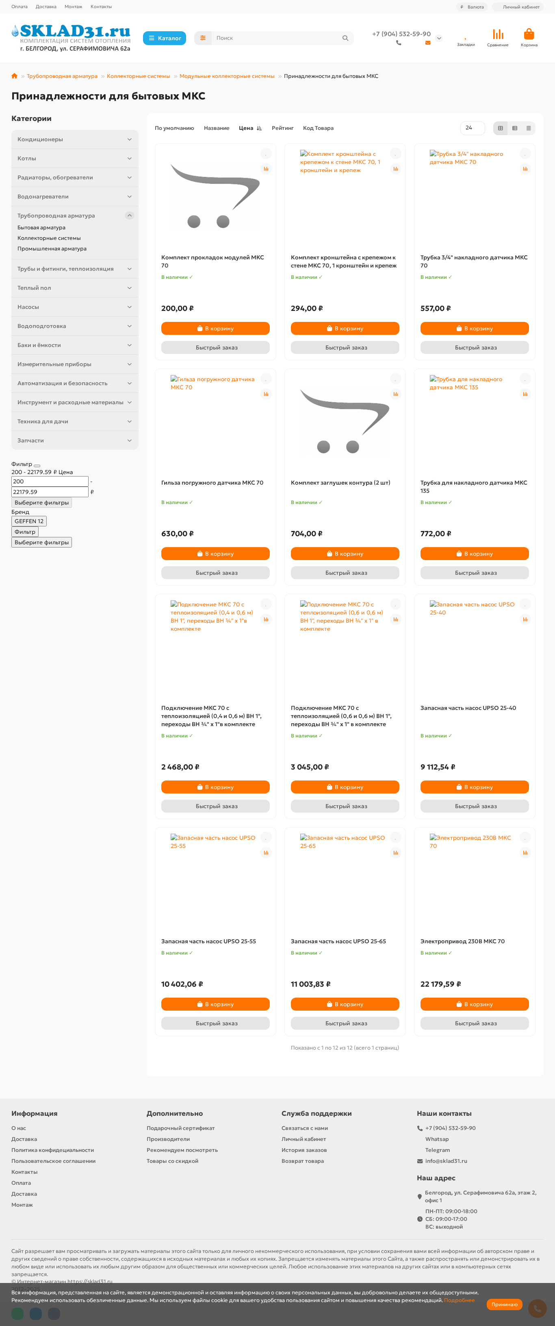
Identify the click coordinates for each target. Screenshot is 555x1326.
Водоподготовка (41, 326)
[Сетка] (500, 128)
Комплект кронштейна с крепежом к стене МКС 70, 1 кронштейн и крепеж (344, 261)
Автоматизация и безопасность (62, 383)
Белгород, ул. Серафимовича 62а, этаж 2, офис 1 (481, 1196)
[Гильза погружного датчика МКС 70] (215, 421)
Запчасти (30, 440)
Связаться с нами (305, 1128)
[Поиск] (345, 38)
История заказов (304, 1150)
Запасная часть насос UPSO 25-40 (468, 708)
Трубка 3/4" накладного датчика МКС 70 (474, 261)
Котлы (26, 158)
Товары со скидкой (172, 1161)
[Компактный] (528, 128)
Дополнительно (175, 1113)
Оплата (19, 6)
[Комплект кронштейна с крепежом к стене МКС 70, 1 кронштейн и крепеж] (345, 196)
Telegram (437, 1150)
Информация (34, 1113)
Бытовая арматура (41, 227)
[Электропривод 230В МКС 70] (475, 880)
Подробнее (459, 1300)
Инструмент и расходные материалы (70, 402)
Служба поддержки (317, 1113)
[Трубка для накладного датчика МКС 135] (475, 421)
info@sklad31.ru (446, 1161)
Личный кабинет (304, 1139)
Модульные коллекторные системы (227, 76)
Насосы (28, 306)
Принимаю (505, 1304)
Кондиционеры (40, 139)
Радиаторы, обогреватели (55, 177)
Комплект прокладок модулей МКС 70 (212, 261)
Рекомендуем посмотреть (182, 1150)
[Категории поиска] (203, 38)
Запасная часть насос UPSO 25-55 (208, 941)
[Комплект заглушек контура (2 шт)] (345, 421)
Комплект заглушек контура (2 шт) (340, 482)
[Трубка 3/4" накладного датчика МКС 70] (475, 196)
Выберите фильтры (42, 502)
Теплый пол (34, 287)
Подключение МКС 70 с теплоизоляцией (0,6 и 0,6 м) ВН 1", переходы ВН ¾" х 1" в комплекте (341, 716)
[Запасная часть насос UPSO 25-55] (215, 880)
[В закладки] (266, 153)
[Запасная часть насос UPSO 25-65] (345, 880)
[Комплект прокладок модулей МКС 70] (215, 196)
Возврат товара (303, 1161)
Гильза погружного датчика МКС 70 (212, 482)
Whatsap (437, 1139)
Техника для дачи (42, 421)
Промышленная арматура (52, 248)
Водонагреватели (43, 196)
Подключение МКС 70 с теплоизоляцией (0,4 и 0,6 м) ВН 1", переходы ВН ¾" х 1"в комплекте (211, 716)
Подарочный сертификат (181, 1128)
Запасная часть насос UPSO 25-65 (338, 941)
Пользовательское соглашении (53, 1161)
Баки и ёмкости (39, 345)
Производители (168, 1139)
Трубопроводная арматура (62, 76)
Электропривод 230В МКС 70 (463, 941)
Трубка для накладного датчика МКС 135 (474, 486)
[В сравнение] (266, 169)
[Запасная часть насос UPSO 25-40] (475, 647)
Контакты (101, 6)
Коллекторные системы (138, 76)
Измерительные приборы (54, 364)
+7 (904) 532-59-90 (401, 34)
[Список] (514, 128)
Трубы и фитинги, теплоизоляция (65, 268)
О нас (18, 1128)
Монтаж (73, 6)
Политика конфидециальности (52, 1150)
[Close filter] (37, 466)
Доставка (46, 6)
